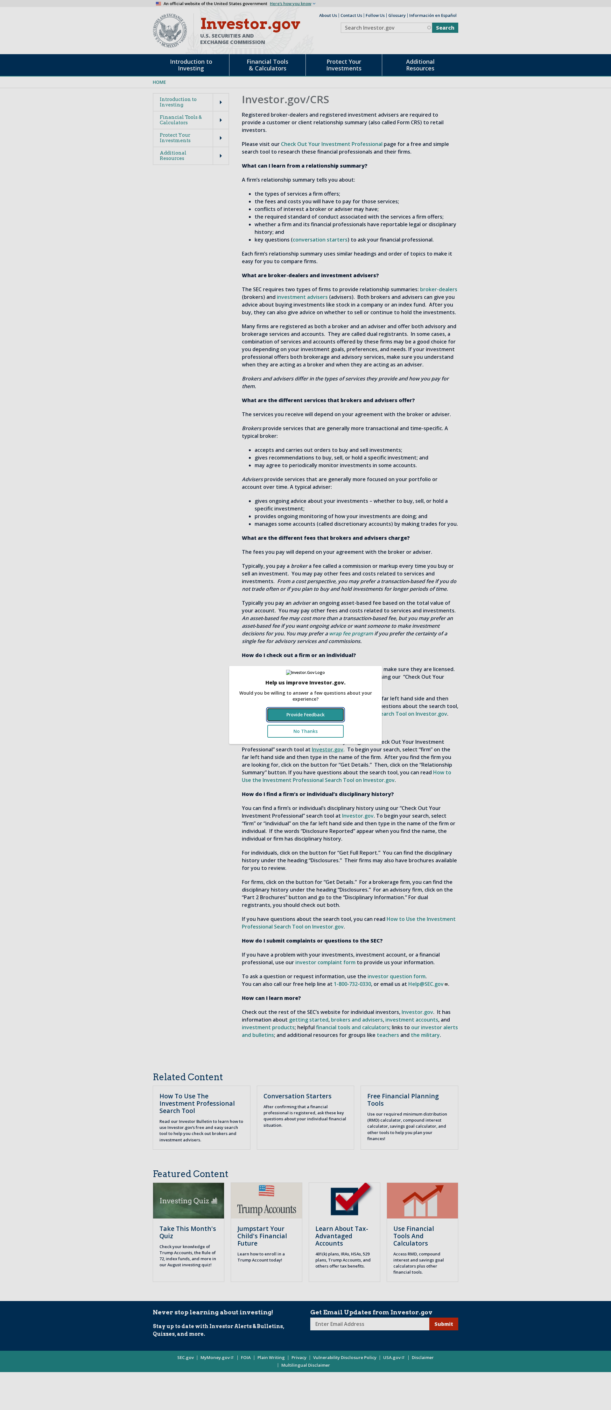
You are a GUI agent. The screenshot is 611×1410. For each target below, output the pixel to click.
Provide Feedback (305, 715)
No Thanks (305, 731)
